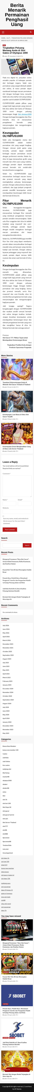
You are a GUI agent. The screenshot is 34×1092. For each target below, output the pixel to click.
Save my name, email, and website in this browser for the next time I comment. (15, 521)
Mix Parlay (6, 773)
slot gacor (6, 811)
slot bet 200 (7, 803)
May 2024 (6, 714)
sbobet (5, 784)
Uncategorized (8, 853)
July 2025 (6, 662)
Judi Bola (5, 757)
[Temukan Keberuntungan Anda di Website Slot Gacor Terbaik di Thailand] (17, 369)
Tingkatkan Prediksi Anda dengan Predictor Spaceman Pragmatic (19, 345)
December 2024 (8, 688)
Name (5, 500)
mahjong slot (7, 769)
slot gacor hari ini (8, 815)
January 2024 (7, 722)
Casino (5, 754)
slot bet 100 (5, 861)
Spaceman (6, 838)
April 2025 (6, 674)
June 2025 (6, 666)
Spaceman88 (7, 841)
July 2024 (6, 707)
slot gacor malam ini (7, 875)
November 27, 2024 (15, 56)
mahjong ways (5, 883)
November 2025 (8, 648)
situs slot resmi (6, 904)
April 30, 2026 (12, 451)
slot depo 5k (5, 858)
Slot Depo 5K (7, 807)
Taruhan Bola (7, 845)
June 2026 (6, 629)
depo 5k (4, 910)
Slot (4, 45)
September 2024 (8, 700)
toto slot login (5, 897)
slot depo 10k (5, 878)
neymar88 (6, 777)
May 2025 (6, 670)
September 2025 (8, 655)
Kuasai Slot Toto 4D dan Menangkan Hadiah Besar (17, 571)
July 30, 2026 (12, 949)
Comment (7, 473)
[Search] (31, 32)
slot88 (5, 830)
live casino (6, 765)
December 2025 (8, 644)
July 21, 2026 (12, 1015)
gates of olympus (6, 893)
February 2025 (7, 681)
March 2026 (7, 640)
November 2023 (8, 729)
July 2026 (6, 625)
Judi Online (6, 761)
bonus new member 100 (10, 750)
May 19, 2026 (12, 419)
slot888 (5, 834)
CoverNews (28, 1086)
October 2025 (7, 651)
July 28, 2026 (12, 981)
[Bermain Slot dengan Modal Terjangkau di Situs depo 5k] (17, 1061)
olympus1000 (7, 780)
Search (4, 538)
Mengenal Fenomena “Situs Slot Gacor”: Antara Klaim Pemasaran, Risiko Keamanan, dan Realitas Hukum (17, 561)
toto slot (5, 849)
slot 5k (5, 799)
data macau (5, 872)
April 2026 (6, 636)
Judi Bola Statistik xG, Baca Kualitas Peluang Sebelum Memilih (14, 590)
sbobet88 (6, 788)
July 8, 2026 (12, 1046)
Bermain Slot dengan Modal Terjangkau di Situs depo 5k (16, 598)
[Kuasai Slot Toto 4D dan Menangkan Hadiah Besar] (17, 963)
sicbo (4, 792)
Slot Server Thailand (9, 822)
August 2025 (7, 659)
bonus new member (7, 868)
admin (5, 56)
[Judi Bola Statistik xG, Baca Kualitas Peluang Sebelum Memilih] (17, 1029)
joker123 (4, 865)
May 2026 (6, 633)
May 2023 (6, 733)
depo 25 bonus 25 (7, 890)
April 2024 (6, 718)
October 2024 (7, 696)
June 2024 (6, 711)
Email (20, 500)
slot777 (5, 826)
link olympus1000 (24, 114)
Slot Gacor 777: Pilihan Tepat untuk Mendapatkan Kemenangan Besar (15, 337)
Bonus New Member (9, 746)
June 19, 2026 (12, 387)
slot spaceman (5, 887)
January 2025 (7, 685)
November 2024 (8, 692)
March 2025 (7, 677)
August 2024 (7, 703)
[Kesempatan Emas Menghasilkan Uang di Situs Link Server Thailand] (17, 433)
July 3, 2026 (12, 1078)
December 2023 (8, 726)
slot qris (5, 818)
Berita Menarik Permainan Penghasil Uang (17, 15)
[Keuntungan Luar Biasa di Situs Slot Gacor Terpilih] (17, 401)
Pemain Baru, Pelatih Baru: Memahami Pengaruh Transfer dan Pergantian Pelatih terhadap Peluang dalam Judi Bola (17, 580)
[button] (3, 32)
